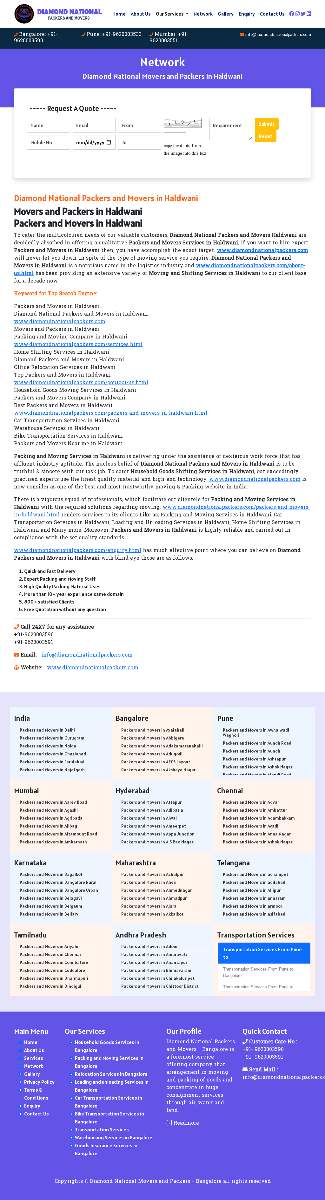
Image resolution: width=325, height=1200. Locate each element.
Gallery (226, 13)
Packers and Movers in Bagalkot (51, 874)
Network (203, 13)
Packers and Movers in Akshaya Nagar (158, 770)
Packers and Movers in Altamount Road (58, 834)
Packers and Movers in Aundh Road (257, 743)
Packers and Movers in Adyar (251, 802)
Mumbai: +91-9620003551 (169, 38)
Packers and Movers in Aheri (148, 882)
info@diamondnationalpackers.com (278, 35)
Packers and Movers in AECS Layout (155, 762)
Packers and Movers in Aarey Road (53, 802)
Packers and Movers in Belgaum (51, 906)
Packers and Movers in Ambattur (255, 810)
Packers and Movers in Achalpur (152, 874)
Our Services (170, 13)
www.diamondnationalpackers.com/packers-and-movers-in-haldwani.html (110, 413)
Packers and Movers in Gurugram (52, 738)
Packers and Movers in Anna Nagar (257, 834)
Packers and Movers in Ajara (148, 906)
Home (119, 13)
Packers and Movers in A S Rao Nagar (157, 842)
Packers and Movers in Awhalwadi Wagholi (256, 732)
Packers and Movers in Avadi (250, 826)
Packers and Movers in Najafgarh (52, 770)
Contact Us (272, 13)
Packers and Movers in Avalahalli (153, 730)
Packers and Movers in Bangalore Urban (59, 890)
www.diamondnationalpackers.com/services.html (78, 345)
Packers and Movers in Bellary (49, 914)
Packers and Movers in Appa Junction (158, 834)
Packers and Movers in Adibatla (152, 810)
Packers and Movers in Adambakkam (259, 818)
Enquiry (247, 13)
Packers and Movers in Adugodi (151, 754)
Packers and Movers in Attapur (151, 802)
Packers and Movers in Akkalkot (152, 914)
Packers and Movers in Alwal (149, 818)
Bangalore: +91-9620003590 (36, 38)
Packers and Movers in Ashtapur (254, 759)
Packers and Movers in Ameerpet (153, 826)
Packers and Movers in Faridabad (52, 762)
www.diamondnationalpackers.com (59, 322)
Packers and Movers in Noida (48, 746)
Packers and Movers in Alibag (48, 826)
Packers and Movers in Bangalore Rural (58, 882)
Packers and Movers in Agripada (51, 818)
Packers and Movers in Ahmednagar (156, 890)
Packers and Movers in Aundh (251, 751)
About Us (141, 13)
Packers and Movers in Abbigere (152, 738)
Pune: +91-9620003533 (114, 34)
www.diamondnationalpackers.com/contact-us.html (81, 383)
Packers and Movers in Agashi (49, 810)
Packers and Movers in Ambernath (53, 842)
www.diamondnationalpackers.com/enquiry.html (77, 551)
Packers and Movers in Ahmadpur (154, 898)
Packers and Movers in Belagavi (51, 898)
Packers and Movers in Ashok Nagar (257, 767)
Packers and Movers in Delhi (47, 730)
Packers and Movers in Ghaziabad (53, 754)
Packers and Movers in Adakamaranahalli (162, 746)
